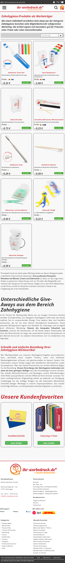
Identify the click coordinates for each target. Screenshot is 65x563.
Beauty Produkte (39, 530)
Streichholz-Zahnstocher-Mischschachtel (48, 119)
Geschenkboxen (39, 535)
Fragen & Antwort (39, 500)
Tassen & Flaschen (9, 530)
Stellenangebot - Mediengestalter (45, 491)
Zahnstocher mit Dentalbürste (16, 210)
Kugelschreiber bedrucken (42, 539)
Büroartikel (6, 525)
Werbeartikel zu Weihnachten (44, 550)
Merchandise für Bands (41, 541)
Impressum (37, 505)
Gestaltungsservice (40, 525)
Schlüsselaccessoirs (9, 544)
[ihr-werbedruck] (30, 7)
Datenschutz (47, 558)
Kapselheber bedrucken (41, 537)
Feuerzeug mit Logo (40, 532)
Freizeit (5, 539)
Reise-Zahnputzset (48, 72)
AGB (38, 558)
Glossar (35, 503)
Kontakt (36, 482)
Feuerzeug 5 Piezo (48, 435)
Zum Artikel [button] (26, 82)
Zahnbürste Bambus (49, 165)
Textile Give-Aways (40, 546)
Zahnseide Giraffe (48, 210)
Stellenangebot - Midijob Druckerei (45, 493)
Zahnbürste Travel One (16, 72)
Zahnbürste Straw (16, 165)
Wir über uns (37, 484)
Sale (3, 548)
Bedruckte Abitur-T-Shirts (42, 528)
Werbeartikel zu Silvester (42, 548)
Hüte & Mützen (7, 546)
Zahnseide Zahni (16, 119)
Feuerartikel (6, 528)
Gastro (4, 535)
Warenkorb (62, 8)
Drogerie (5, 541)
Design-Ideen (6, 523)
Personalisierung (39, 523)
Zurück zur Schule (39, 553)
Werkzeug (5, 532)
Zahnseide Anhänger (16, 255)
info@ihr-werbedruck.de (9, 496)
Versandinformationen (41, 489)
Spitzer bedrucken (39, 544)
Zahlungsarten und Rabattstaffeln (45, 487)
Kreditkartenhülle (16, 435)
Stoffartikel (6, 537)
